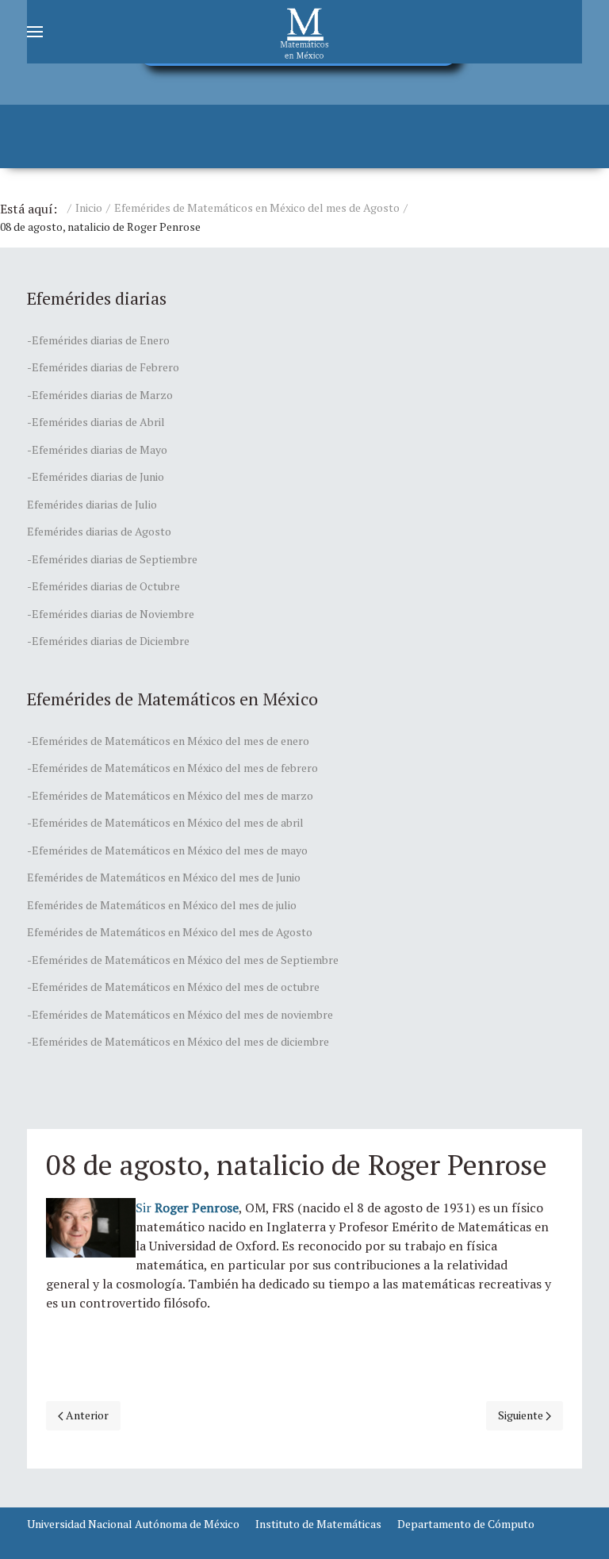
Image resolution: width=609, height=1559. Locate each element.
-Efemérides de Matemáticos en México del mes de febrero (172, 767)
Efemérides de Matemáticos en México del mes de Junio (164, 877)
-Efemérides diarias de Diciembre (108, 640)
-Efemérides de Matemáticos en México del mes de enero (168, 740)
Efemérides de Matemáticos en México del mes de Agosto (257, 207)
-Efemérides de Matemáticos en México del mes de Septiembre (183, 959)
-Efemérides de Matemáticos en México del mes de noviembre (180, 1014)
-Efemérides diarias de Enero (98, 340)
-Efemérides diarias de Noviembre (110, 613)
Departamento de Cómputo (465, 1523)
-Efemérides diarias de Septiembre (112, 558)
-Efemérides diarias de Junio (95, 476)
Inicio (88, 207)
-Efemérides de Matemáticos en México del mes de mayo (167, 850)
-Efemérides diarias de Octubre (103, 585)
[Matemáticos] (304, 31)
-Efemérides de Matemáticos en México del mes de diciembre (178, 1041)
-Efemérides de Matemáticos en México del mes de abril (165, 822)
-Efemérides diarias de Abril (96, 421)
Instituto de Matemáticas (318, 1523)
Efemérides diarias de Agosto (99, 531)
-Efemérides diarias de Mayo (97, 449)
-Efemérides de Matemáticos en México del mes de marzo (170, 795)
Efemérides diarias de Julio (92, 504)
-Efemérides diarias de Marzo (100, 394)
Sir (187, 1207)
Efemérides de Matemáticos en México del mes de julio (162, 904)
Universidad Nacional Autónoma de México (133, 1523)
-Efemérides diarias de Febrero (103, 366)
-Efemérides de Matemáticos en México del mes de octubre (173, 986)
